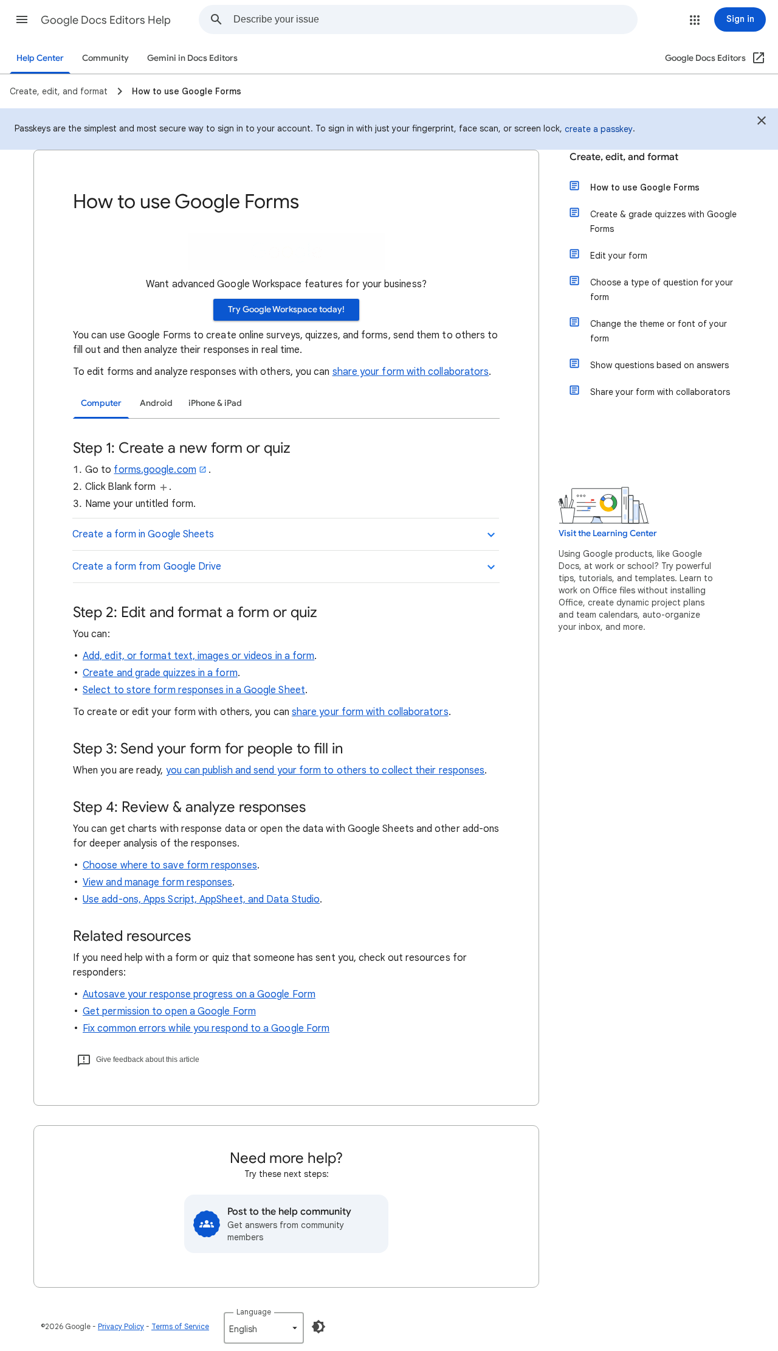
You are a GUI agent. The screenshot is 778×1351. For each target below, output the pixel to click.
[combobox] (435, 19)
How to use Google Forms (645, 187)
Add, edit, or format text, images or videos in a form (198, 656)
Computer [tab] (101, 403)
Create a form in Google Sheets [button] (143, 534)
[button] (21, 19)
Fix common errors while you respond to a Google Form (206, 1028)
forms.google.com (155, 470)
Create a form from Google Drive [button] (146, 566)
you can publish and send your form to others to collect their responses (325, 770)
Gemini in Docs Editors (192, 58)
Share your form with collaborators (660, 391)
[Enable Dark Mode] (318, 1326)
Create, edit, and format (624, 157)
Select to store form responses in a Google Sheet (194, 690)
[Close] (761, 122)
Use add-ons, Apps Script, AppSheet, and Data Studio (201, 899)
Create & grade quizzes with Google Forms (663, 221)
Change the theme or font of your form (658, 331)
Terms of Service (180, 1326)
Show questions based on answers (659, 365)
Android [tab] (156, 403)
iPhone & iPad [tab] (215, 403)
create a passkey (599, 129)
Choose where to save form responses (170, 865)
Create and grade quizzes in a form (160, 673)
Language (253, 1311)
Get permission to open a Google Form (169, 1011)
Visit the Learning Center (608, 533)
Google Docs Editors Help (106, 20)
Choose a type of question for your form (661, 289)
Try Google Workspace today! (286, 309)
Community (105, 58)
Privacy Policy (121, 1326)
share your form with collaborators (410, 372)
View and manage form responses (157, 882)
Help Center (40, 58)
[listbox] (264, 1328)
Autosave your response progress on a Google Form (199, 994)
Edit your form (618, 255)
